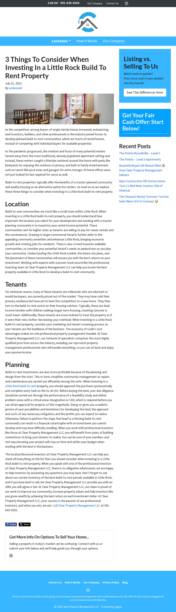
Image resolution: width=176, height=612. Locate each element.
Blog (125, 582)
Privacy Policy (111, 582)
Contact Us (112, 3)
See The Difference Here (145, 92)
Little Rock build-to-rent (20, 386)
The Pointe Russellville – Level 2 (139, 153)
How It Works (86, 41)
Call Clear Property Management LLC (76, 505)
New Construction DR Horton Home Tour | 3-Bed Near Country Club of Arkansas (142, 186)
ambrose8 (15, 88)
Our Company (94, 3)
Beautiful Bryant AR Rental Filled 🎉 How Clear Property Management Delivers (142, 170)
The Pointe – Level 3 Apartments (140, 159)
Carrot (118, 607)
